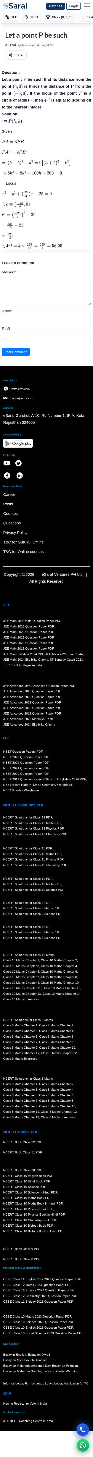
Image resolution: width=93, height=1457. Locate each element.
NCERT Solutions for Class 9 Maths (28, 1020)
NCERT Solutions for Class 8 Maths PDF (31, 932)
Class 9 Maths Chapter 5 (20, 1036)
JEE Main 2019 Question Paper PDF (28, 648)
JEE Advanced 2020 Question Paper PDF (32, 708)
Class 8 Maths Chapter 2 (56, 1084)
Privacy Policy (15, 532)
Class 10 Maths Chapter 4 (59, 966)
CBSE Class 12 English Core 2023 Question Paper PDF (41, 1279)
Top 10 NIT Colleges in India (22, 665)
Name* (7, 311)
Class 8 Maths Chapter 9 (20, 1106)
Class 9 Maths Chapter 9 (20, 1047)
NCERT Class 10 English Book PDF (28, 1176)
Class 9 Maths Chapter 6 (56, 1036)
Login (73, 6)
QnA (7, 1393)
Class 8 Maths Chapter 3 (20, 1089)
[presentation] (24, 79)
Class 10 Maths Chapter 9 (21, 982)
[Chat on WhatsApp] (83, 1445)
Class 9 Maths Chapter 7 (20, 1042)
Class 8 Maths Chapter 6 (56, 1095)
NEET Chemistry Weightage (52, 785)
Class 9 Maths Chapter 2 (56, 1025)
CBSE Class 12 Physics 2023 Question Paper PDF (38, 1290)
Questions (12, 523)
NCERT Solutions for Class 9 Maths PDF (31, 908)
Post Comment (16, 352)
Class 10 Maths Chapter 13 (22, 994)
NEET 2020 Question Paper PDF (26, 774)
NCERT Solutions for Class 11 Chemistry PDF (35, 865)
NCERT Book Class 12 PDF (22, 1142)
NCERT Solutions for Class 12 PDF (27, 817)
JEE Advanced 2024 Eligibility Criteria (29, 724)
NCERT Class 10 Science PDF (24, 1187)
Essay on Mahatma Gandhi (22, 1371)
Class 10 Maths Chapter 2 (59, 960)
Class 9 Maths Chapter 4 (56, 1031)
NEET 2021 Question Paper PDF (26, 768)
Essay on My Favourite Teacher (25, 1360)
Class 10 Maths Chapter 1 (21, 960)
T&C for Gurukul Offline (23, 542)
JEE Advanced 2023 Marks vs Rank (28, 719)
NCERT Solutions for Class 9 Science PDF (33, 913)
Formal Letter (34, 1383)
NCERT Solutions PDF (23, 805)
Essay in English (14, 1354)
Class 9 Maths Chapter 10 (57, 1047)
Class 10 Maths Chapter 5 (21, 971)
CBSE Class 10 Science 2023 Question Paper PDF (38, 1322)
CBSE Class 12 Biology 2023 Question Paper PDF (38, 1301)
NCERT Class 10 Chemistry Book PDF (29, 1220)
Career (9, 494)
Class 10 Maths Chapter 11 (22, 988)
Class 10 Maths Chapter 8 (59, 977)
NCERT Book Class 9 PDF (21, 1249)
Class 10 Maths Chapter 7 (21, 977)
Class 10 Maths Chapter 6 (59, 971)
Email (6, 328)
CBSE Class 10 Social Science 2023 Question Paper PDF (43, 1333)
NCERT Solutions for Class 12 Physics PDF (33, 828)
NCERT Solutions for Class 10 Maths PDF (32, 884)
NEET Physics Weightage (21, 790)
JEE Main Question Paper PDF (39, 621)
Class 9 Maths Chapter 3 (20, 1031)
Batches (56, 6)
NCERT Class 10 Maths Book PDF (27, 1198)
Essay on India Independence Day (26, 1366)
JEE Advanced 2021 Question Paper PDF (32, 702)
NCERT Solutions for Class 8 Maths (28, 1078)
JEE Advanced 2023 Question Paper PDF (32, 691)
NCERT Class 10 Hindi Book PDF (26, 1181)
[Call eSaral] (83, 1429)
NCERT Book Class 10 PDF (22, 1170)
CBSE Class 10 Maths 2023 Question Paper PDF (37, 1316)
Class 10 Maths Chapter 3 (21, 966)
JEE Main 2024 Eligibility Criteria (25, 659)
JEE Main (10, 621)
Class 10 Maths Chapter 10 (60, 982)
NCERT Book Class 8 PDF (21, 1259)
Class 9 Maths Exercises (20, 1058)
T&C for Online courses (23, 552)
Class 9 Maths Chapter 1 (20, 1025)
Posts (8, 504)
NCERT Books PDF (20, 1132)
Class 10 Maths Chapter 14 (61, 994)
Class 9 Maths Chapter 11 (21, 1053)
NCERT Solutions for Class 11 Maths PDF (32, 854)
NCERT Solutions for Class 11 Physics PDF (33, 859)
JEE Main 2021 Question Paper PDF (28, 637)
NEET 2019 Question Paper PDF (26, 779)
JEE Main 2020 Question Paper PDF (28, 643)
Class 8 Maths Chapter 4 (56, 1089)
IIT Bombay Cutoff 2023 (66, 659)
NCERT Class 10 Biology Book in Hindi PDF (33, 1231)
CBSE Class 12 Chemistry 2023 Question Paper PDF (40, 1296)
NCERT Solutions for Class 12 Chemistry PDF (35, 834)
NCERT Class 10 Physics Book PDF (28, 1209)
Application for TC (76, 1383)
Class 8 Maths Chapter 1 (20, 1084)
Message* (9, 272)
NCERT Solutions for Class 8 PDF (26, 926)
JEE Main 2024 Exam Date (64, 654)
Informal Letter (13, 1383)
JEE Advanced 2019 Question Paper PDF (32, 713)
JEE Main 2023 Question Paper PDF (28, 626)
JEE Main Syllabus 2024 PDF (23, 654)
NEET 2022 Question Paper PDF (26, 762)
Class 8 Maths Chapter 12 (59, 1112)
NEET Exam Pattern (17, 785)
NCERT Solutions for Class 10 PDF (27, 878)
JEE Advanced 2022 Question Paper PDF (32, 697)
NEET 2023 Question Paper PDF (26, 757)
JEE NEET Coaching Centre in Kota (28, 1421)
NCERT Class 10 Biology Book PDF (28, 1225)
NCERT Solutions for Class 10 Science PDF (33, 889)
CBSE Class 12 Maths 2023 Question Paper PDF (37, 1285)
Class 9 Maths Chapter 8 (56, 1042)
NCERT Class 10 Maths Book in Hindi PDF (32, 1203)
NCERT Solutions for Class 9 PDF (26, 902)
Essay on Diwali (39, 1354)
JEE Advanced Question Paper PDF (50, 685)
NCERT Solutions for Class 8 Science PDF (33, 938)
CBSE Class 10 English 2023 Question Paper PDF (38, 1327)
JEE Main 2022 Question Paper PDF (28, 632)
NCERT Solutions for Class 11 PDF (27, 848)
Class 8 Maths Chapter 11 (21, 1112)
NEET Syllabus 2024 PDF (68, 779)
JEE (7, 605)
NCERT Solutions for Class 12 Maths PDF (32, 823)
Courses (10, 513)
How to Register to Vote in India (25, 1403)
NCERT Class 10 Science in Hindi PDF (30, 1192)
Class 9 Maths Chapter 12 (59, 1053)
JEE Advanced (13, 685)
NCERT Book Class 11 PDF (22, 1152)
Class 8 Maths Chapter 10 (57, 1106)
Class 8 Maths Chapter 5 (20, 1095)
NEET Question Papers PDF (22, 751)
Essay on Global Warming (61, 1371)
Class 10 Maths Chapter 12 (61, 988)
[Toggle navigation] (87, 6)
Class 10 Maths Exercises (21, 999)
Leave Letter (53, 1383)
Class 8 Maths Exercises (58, 1117)
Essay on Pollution (65, 1366)
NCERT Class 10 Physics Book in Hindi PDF (33, 1214)
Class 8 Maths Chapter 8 (56, 1101)
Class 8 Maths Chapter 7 (20, 1101)
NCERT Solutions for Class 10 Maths (29, 955)
